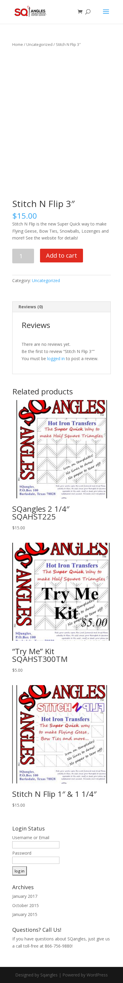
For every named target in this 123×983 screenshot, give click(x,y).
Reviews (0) (31, 306)
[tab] (61, 307)
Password (21, 853)
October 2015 (25, 905)
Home (17, 44)
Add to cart (61, 255)
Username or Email (30, 837)
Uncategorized (39, 44)
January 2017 (24, 896)
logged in (56, 358)
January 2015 (24, 914)
